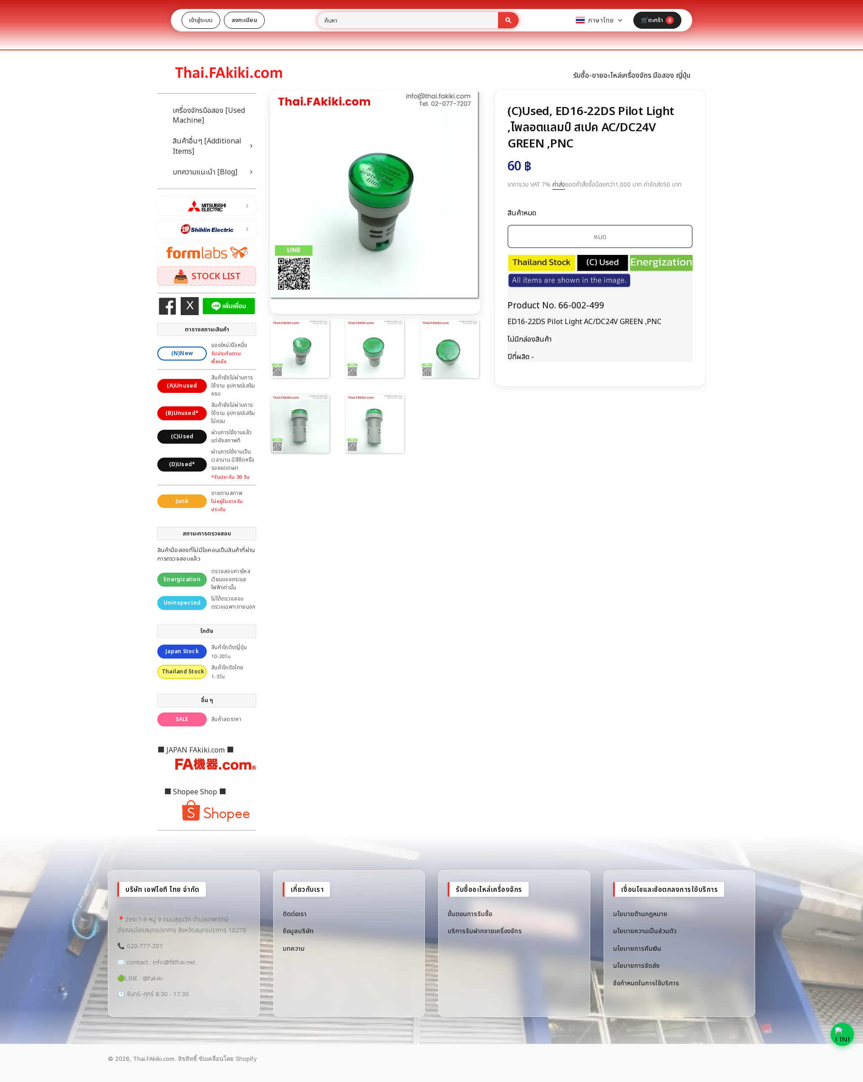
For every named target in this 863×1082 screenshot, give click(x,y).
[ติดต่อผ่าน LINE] (842, 1034)
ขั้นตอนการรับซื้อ (470, 913)
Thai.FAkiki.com (153, 1059)
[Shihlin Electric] (206, 229)
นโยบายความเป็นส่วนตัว (644, 930)
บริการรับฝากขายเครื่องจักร (485, 930)
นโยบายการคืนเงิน (637, 948)
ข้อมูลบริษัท (298, 930)
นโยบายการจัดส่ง (636, 965)
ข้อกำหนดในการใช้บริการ (646, 983)
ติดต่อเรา (295, 913)
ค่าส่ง (558, 184)
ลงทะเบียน (244, 20)
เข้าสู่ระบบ (201, 20)
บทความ (294, 948)
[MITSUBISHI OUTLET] (206, 206)
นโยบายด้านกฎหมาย (640, 913)
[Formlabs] (206, 253)
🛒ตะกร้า (656, 20)
